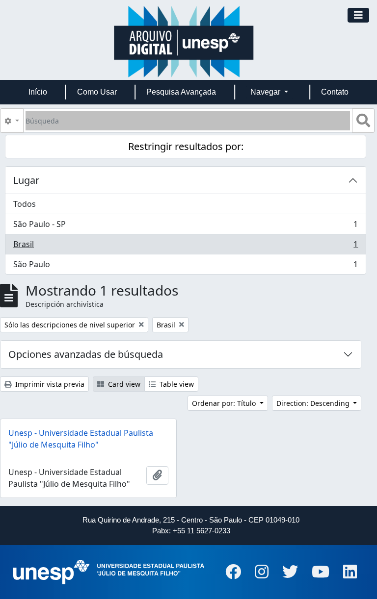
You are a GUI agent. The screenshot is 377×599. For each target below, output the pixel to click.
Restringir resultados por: (185, 146)
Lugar (26, 180)
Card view (123, 384)
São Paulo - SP (185, 226)
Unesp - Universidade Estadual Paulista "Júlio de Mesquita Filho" (80, 438)
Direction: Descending (313, 403)
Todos (24, 204)
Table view (176, 384)
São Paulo (185, 266)
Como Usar (97, 92)
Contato (335, 92)
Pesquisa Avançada (181, 92)
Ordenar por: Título (225, 403)
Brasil (185, 246)
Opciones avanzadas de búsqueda (85, 354)
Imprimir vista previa (48, 384)
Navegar (266, 92)
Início (37, 92)
